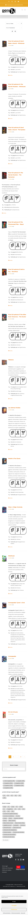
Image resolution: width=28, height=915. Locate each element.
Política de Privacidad (7, 868)
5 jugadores (19, 785)
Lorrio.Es (23, 886)
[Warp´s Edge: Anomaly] (4, 510)
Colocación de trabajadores (10, 829)
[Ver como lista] (15, 31)
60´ (16, 795)
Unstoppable (12, 656)
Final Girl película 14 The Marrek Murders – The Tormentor (15, 175)
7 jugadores (10, 809)
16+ (8, 811)
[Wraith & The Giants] (4, 461)
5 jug (13, 806)
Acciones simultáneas (9, 816)
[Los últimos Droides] (4, 410)
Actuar (5, 818)
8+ (15, 809)
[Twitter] (18, 859)
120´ (5, 797)
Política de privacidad (15, 912)
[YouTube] (23, 859)
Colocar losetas (7, 832)
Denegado (14, 905)
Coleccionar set (16, 827)
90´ (20, 795)
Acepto (14, 901)
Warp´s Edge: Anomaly (15, 507)
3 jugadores (19, 783)
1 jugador (20, 780)
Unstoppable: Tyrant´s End (16, 602)
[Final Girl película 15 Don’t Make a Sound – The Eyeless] (4, 130)
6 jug (21, 806)
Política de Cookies (7, 912)
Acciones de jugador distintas (10, 813)
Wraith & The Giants (14, 458)
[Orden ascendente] (21, 23)
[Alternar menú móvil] (25, 10)
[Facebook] (16, 859)
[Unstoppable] (4, 659)
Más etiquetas (5, 840)
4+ (8, 806)
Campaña (16, 825)
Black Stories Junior (8, 822)
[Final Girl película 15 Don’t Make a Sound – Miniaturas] (4, 44)
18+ (13, 811)
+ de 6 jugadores (9, 780)
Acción (17, 816)
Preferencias (14, 909)
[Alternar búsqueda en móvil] (22, 10)
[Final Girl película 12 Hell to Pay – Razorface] (4, 272)
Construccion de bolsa (18, 832)
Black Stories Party (19, 822)
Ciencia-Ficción (7, 827)
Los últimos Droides (14, 407)
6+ (4, 809)
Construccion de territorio (9, 834)
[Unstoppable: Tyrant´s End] (4, 605)
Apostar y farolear (18, 818)
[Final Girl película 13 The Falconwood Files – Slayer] (4, 225)
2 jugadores (8, 783)
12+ (23, 809)
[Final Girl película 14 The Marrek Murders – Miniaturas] (4, 87)
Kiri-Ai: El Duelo (13, 712)
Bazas (5, 820)
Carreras (23, 825)
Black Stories (12, 820)
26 (20, 756)
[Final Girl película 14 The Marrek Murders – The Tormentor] (4, 175)
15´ (4, 795)
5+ (17, 806)
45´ (12, 795)
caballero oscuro (7, 825)
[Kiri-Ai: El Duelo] (4, 715)
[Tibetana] (4, 362)
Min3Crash (11, 556)
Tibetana (11, 359)
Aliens (10, 818)
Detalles (10, 75)
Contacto (4, 872)
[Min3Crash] (4, 558)
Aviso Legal (23, 912)
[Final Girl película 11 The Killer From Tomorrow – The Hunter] (4, 317)
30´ (8, 795)
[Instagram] (21, 859)
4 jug (5, 806)
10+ (19, 809)
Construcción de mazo (9, 836)
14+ (4, 811)
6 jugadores (8, 787)
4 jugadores (8, 785)
